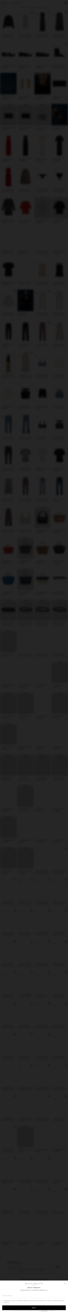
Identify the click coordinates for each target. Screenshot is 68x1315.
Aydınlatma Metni (44, 1310)
